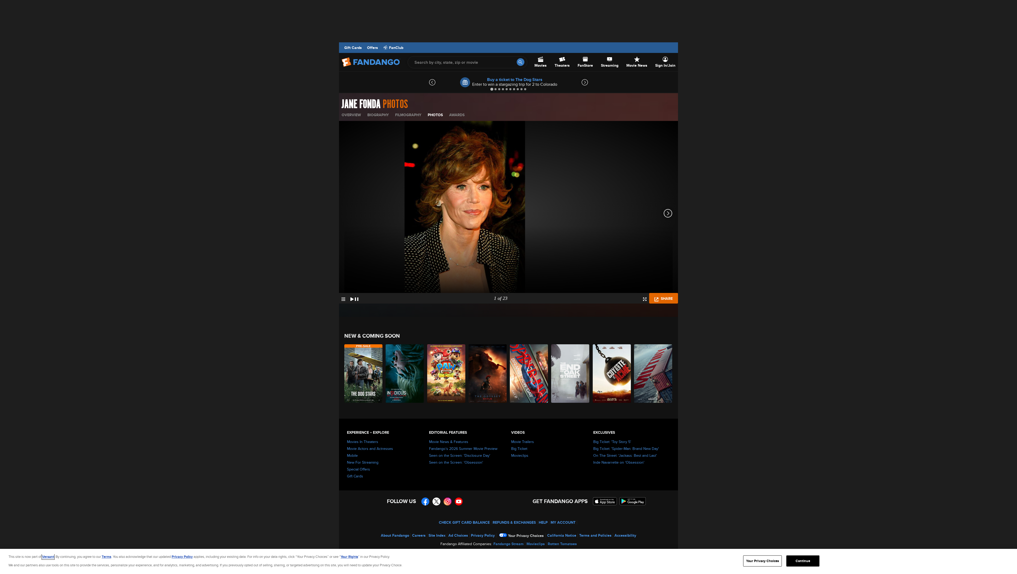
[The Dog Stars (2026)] (363, 373)
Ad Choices (458, 535)
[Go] (520, 62)
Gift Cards (353, 48)
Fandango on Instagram (448, 501)
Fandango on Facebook (425, 501)
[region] (508, 561)
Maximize (644, 299)
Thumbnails (343, 299)
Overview (351, 114)
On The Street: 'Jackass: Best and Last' (625, 455)
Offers (372, 48)
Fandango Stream (508, 543)
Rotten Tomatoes (562, 543)
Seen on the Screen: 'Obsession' (456, 462)
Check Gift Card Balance (464, 522)
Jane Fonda (361, 104)
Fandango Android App (632, 501)
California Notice (561, 535)
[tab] (491, 89)
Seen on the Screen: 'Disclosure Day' (459, 455)
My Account (563, 522)
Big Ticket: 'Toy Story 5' (612, 441)
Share (666, 298)
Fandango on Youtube (459, 501)
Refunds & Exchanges (514, 522)
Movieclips (519, 455)
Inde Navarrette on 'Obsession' (618, 462)
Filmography (408, 114)
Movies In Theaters (362, 441)
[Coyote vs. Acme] (612, 373)
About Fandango (395, 535)
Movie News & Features (448, 441)
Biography (378, 114)
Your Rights (349, 556)
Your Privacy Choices (526, 535)
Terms (106, 556)
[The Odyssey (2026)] (488, 373)
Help (543, 522)
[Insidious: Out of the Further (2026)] (405, 373)
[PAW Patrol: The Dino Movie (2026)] (446, 373)
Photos (435, 114)
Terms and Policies (595, 535)
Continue (803, 560)
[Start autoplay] (354, 298)
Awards (457, 114)
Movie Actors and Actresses (370, 448)
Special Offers (358, 469)
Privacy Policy (483, 535)
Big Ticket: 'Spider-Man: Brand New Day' (626, 448)
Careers (419, 535)
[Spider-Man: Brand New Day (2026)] (529, 373)
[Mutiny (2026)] (653, 373)
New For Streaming (362, 462)
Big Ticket (519, 448)
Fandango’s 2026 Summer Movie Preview (463, 448)
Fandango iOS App (605, 501)
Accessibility (625, 535)
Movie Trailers (522, 441)
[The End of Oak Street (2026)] (570, 373)
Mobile (352, 455)
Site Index (437, 535)
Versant (48, 556)
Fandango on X (436, 501)
